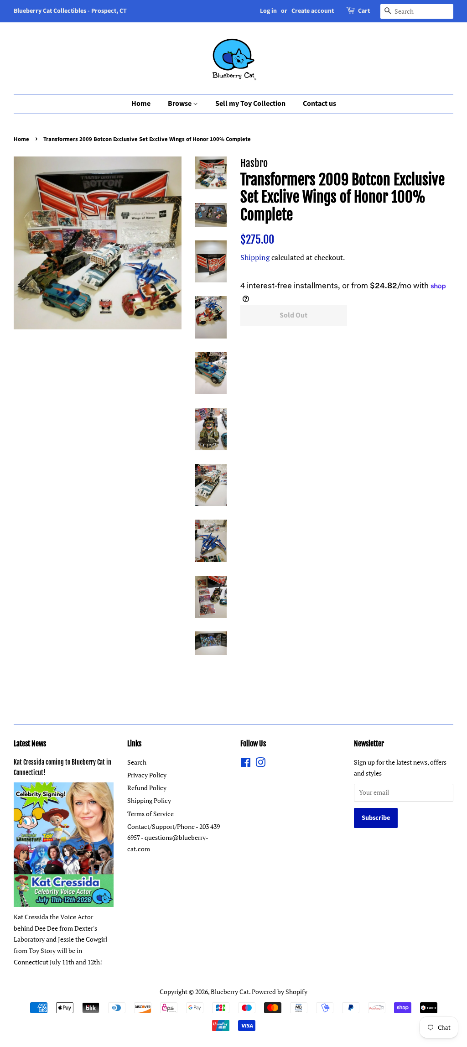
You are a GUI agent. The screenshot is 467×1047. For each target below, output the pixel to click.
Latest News (30, 743)
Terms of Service (150, 813)
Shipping (255, 257)
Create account (312, 11)
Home (140, 104)
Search (136, 762)
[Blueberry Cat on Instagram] (260, 764)
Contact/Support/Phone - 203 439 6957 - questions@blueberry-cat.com (173, 837)
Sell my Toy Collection (250, 104)
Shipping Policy (149, 800)
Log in (268, 11)
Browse (180, 104)
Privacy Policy (146, 775)
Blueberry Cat (230, 991)
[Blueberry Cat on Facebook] (245, 764)
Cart (364, 11)
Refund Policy (146, 787)
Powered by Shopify (279, 991)
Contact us (319, 104)
